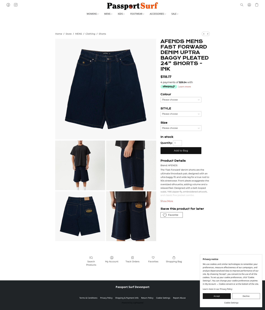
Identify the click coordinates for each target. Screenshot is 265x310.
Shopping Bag (174, 261)
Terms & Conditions (88, 297)
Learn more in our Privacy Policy (217, 289)
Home (58, 34)
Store (69, 34)
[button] (132, 6)
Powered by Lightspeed (132, 302)
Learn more (184, 86)
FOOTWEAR (136, 13)
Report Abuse (179, 297)
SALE (174, 13)
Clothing (90, 34)
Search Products (91, 263)
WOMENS (92, 13)
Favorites (153, 261)
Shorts (102, 34)
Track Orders (132, 261)
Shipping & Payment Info (126, 297)
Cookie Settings (163, 297)
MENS (107, 13)
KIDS (120, 13)
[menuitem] (204, 34)
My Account (111, 261)
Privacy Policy (106, 297)
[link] (231, 301)
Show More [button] (167, 201)
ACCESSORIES (157, 13)
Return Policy (147, 297)
